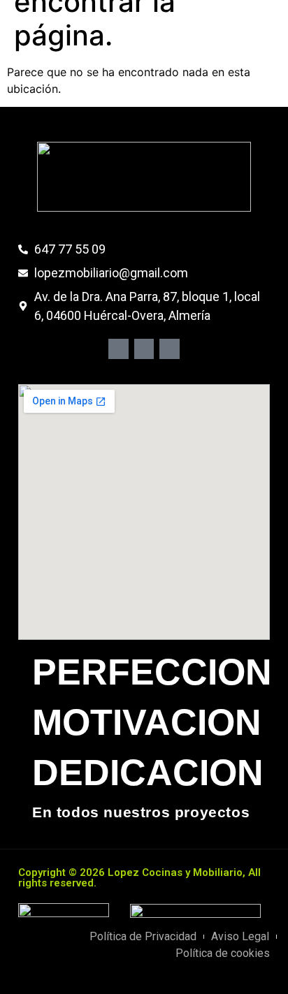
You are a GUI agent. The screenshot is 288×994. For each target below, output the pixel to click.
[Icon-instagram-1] (144, 349)
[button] (208, 29)
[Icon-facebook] (118, 349)
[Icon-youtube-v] (169, 349)
